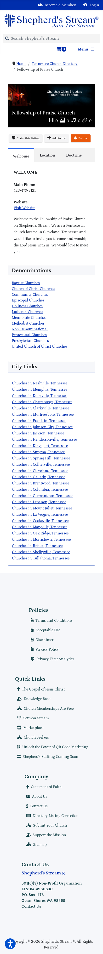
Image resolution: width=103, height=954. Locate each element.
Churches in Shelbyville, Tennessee (41, 552)
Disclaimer (44, 640)
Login (94, 5)
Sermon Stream (36, 718)
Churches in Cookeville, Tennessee (40, 521)
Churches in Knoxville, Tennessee (39, 396)
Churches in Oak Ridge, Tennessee (40, 533)
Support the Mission (49, 835)
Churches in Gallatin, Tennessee (38, 477)
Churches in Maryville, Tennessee (39, 527)
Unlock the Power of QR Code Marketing (55, 747)
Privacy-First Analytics (55, 659)
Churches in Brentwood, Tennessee (40, 483)
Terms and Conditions (54, 620)
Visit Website (24, 208)
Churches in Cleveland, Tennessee (40, 471)
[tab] (21, 155)
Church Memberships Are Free (49, 708)
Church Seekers (36, 737)
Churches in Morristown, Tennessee (41, 539)
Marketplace (33, 728)
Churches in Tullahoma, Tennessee (40, 558)
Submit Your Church (50, 825)
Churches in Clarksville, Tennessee (40, 408)
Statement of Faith (46, 787)
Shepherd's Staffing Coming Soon (50, 756)
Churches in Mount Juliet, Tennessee (42, 508)
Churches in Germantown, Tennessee (42, 496)
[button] (10, 943)
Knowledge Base (37, 699)
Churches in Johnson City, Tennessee (42, 427)
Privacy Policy (47, 649)
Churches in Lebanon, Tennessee (39, 502)
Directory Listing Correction (56, 816)
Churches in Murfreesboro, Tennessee (43, 414)
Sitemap (40, 844)
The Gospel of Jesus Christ (43, 689)
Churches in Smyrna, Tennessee (38, 452)
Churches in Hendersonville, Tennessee (44, 439)
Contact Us (39, 806)
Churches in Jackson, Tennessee (38, 433)
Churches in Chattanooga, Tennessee (42, 402)
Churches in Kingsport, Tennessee (40, 446)
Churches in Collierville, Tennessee (41, 464)
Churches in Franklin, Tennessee (39, 421)
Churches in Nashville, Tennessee (39, 383)
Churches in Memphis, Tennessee (39, 389)
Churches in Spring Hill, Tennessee (41, 458)
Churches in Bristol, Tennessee (37, 546)
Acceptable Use (47, 630)
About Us (39, 796)
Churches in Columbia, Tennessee (40, 489)
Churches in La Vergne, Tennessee (40, 514)
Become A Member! (60, 5)
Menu (83, 49)
